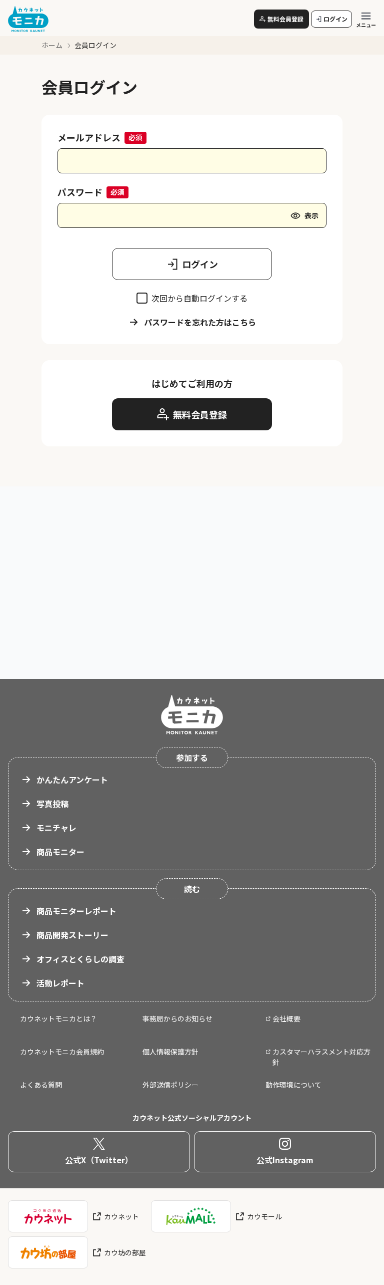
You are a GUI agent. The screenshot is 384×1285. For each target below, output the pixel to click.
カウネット (121, 1216)
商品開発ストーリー (72, 935)
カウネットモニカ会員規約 (62, 1052)
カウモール (264, 1216)
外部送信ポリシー (170, 1085)
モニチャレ (56, 828)
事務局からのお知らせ (177, 1018)
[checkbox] (142, 298)
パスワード (80, 191)
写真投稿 (52, 804)
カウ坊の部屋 (125, 1252)
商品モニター (60, 852)
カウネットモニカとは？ (58, 1018)
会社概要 (286, 1018)
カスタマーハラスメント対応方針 (321, 1057)
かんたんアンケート (72, 780)
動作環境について (294, 1085)
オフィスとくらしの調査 (80, 959)
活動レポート (60, 983)
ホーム (52, 45)
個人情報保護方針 (170, 1052)
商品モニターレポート (76, 911)
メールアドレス (89, 137)
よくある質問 (41, 1085)
